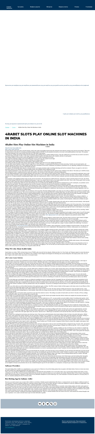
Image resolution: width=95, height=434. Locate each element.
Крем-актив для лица (10, 85)
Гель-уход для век (71, 85)
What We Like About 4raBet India (13, 148)
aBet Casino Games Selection (12, 149)
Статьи (14, 127)
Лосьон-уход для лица (42, 85)
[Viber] (51, 404)
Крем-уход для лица (21, 85)
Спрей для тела (67, 114)
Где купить (21, 6)
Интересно (49, 6)
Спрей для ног (27, 123)
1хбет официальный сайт (51, 214)
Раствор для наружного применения (14, 123)
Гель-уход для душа (53, 85)
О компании (89, 6)
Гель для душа (81, 114)
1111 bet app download (22, 225)
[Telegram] (47, 404)
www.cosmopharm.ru (9, 427)
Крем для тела (74, 114)
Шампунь (87, 114)
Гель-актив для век (62, 85)
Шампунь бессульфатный (82, 85)
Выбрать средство (35, 6)
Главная (9, 6)
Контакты (9, 8)
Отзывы (77, 6)
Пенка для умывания (31, 85)
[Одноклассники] (43, 404)
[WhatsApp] (55, 404)
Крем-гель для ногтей (36, 123)
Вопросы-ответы (63, 6)
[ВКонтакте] (40, 404)
